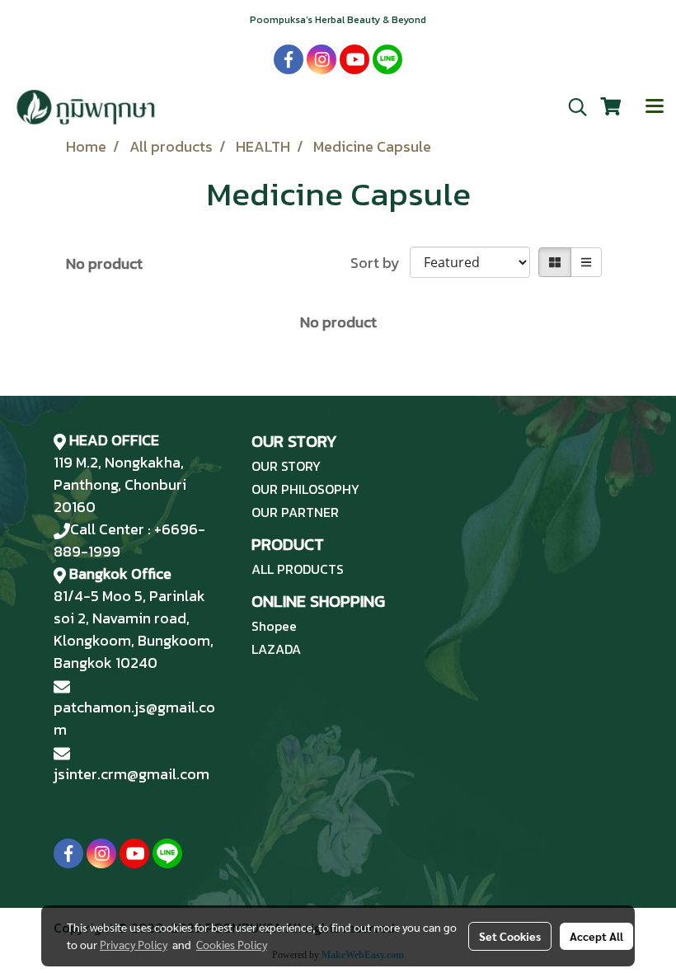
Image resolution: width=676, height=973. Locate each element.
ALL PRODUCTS (297, 569)
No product (104, 263)
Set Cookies (510, 935)
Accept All (596, 935)
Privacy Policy (133, 944)
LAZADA (276, 649)
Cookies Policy (231, 944)
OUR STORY (286, 466)
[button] (572, 107)
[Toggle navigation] (654, 107)
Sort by (380, 262)
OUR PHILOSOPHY (305, 489)
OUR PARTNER (295, 512)
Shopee (274, 626)
